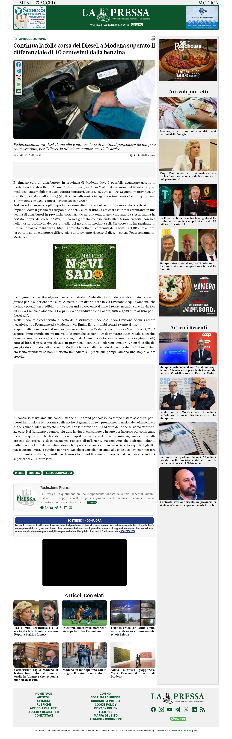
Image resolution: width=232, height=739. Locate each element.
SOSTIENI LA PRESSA (106, 697)
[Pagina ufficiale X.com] (186, 710)
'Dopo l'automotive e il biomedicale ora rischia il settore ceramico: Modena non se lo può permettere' (188, 176)
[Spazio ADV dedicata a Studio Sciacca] (30, 28)
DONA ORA (127, 531)
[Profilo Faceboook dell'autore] (42, 508)
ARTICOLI (43, 697)
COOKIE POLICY (105, 704)
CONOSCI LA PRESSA (105, 701)
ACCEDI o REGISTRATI (43, 712)
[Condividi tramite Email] (18, 91)
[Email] (70, 508)
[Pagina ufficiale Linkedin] (194, 710)
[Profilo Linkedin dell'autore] (65, 508)
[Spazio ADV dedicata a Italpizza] (188, 316)
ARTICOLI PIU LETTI (44, 708)
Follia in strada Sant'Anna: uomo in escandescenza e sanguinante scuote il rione (133, 631)
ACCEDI (48, 2)
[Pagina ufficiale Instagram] (161, 710)
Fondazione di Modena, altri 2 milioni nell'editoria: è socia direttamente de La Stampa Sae (188, 415)
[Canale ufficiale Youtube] (169, 710)
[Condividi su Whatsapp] (18, 84)
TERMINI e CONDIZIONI (106, 719)
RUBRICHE (44, 704)
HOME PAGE (43, 694)
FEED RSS (105, 712)
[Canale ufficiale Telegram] (177, 710)
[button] (153, 39)
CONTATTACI (44, 715)
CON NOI (106, 694)
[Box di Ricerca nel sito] (200, 2)
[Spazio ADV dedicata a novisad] (84, 288)
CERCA (210, 2)
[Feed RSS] (202, 710)
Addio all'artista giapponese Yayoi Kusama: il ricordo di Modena (133, 673)
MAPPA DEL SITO (106, 715)
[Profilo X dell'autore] (60, 508)
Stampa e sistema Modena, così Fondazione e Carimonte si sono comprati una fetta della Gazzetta (188, 266)
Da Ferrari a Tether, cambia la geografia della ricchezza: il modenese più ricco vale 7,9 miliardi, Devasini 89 (188, 221)
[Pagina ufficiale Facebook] (153, 710)
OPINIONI (43, 701)
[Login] (37, 2)
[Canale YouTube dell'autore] (51, 508)
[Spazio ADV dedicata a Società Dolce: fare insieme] (202, 28)
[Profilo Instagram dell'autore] (46, 508)
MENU (26, 2)
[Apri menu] (16, 2)
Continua (92, 502)
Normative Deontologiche (184, 731)
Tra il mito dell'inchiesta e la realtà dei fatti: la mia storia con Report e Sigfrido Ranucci (36, 631)
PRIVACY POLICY (105, 708)
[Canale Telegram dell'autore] (56, 508)
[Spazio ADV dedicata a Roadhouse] (188, 81)
